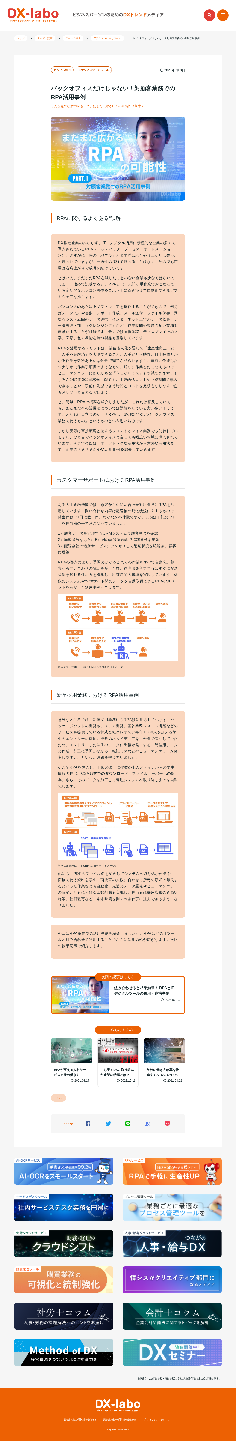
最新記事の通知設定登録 (79, 1420)
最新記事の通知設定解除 (119, 1420)
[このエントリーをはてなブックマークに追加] (148, 1124)
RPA (59, 1098)
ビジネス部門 (62, 70)
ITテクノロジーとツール (94, 70)
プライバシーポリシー (158, 1420)
